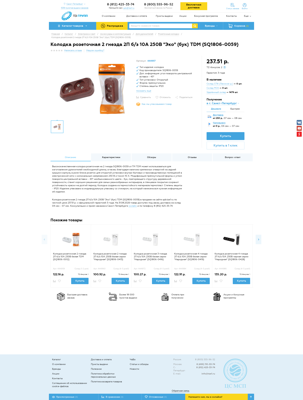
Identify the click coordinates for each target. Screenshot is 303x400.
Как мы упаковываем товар (157, 104)
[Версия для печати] (250, 51)
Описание (70, 157)
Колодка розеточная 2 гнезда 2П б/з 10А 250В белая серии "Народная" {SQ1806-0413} (110, 256)
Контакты (231, 16)
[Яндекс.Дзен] (299, 134)
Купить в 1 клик (226, 145)
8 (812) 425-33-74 (120, 4)
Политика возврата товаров (106, 381)
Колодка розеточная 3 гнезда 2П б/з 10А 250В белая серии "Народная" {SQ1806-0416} (150, 256)
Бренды (56, 369)
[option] (92, 88)
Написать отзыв (73, 50)
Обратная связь (180, 390)
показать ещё (143, 91)
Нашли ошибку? (95, 50)
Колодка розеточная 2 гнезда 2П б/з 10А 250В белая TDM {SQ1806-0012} (69, 256)
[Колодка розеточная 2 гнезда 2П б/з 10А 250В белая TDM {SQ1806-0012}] (71, 240)
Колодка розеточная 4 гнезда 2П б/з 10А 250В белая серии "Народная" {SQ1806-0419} (191, 256)
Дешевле (216, 108)
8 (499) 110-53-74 (205, 364)
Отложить (165, 97)
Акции (183, 16)
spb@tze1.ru (128, 8)
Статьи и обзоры (139, 364)
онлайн (133, 206)
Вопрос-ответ (233, 157)
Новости (134, 369)
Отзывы (192, 157)
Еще (246, 16)
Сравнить (145, 97)
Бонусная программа (206, 16)
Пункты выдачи (164, 16)
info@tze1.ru (208, 373)
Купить (225, 136)
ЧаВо (133, 359)
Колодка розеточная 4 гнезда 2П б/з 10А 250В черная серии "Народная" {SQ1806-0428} (231, 256)
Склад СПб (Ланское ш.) (220, 83)
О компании (108, 16)
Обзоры (151, 157)
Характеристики (111, 157)
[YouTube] (299, 128)
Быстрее (235, 108)
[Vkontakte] (299, 122)
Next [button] (258, 239)
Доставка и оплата (136, 16)
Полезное (96, 369)
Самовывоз (219, 123)
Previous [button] (44, 239)
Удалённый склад (216, 92)
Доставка (218, 115)
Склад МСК (213, 88)
